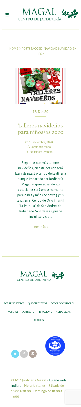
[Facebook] (24, 354)
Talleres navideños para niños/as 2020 (40, 129)
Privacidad (45, 311)
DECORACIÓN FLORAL (62, 303)
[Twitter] (15, 354)
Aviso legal (63, 311)
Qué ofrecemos (37, 303)
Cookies (39, 320)
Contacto (28, 311)
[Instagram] (33, 354)
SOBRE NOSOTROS (14, 303)
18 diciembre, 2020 (41, 142)
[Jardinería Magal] (40, 14)
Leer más (39, 227)
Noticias (13, 311)
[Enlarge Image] (40, 86)
